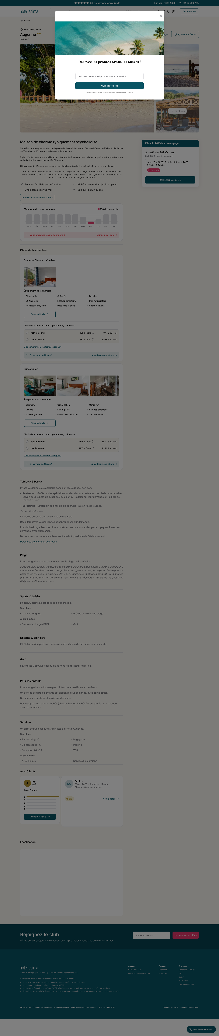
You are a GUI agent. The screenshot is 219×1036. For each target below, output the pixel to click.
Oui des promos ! (109, 85)
